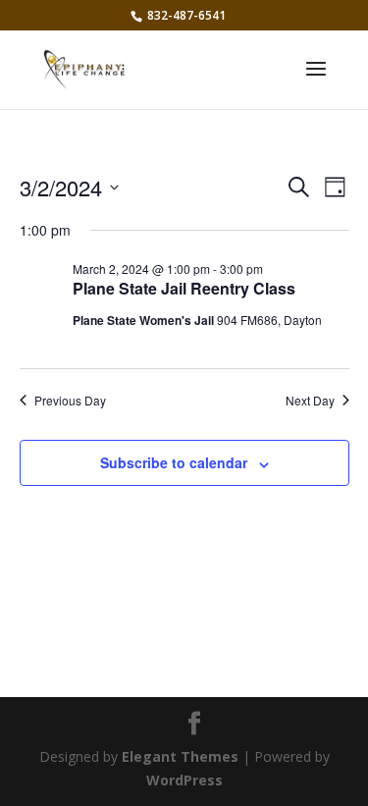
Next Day (310, 400)
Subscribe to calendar (173, 462)
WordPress (184, 780)
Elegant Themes (180, 756)
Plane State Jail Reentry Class (184, 288)
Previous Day (70, 400)
